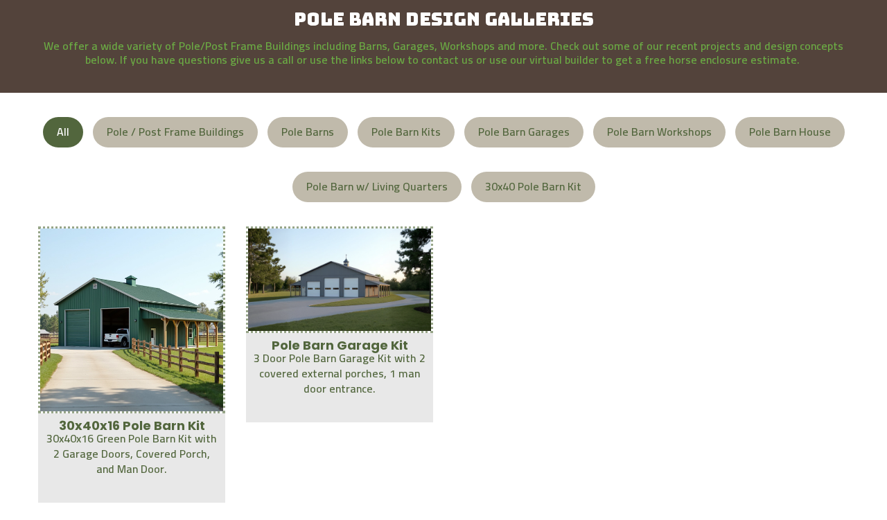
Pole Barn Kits (406, 131)
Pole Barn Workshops (659, 131)
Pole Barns (307, 131)
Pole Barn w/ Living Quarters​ (377, 186)
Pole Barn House (790, 131)
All (63, 131)
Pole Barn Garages (524, 131)
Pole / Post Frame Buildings (175, 131)
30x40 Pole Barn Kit (533, 186)
